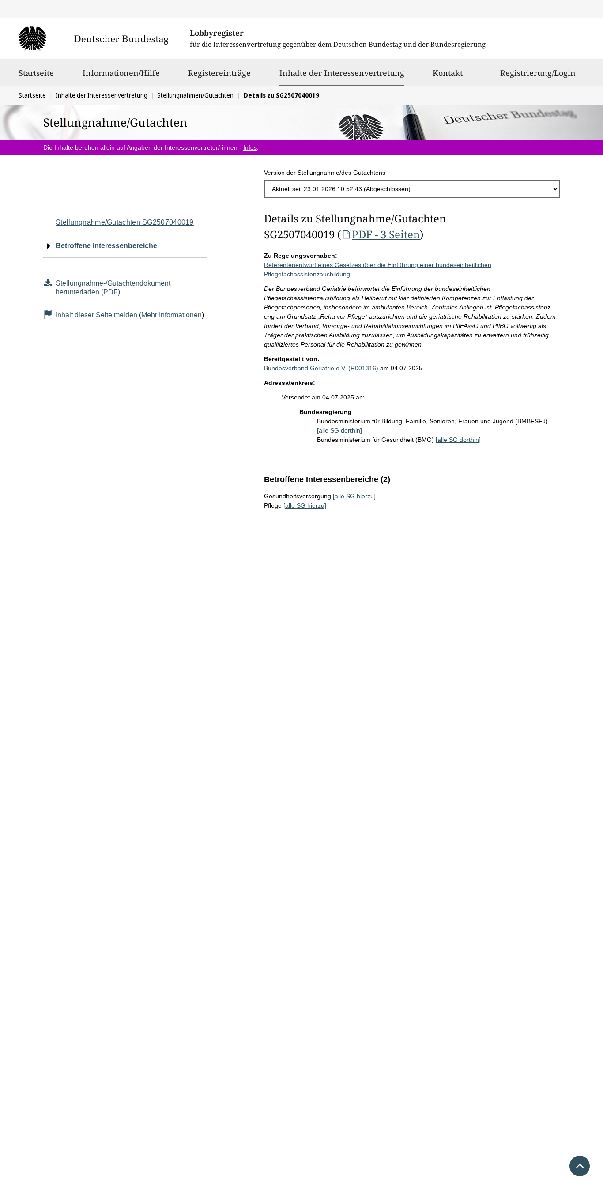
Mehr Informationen (171, 315)
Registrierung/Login (538, 73)
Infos (250, 147)
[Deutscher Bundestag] (99, 38)
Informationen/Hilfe (121, 73)
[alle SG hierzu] (354, 496)
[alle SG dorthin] (339, 430)
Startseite (36, 73)
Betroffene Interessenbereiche (106, 245)
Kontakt (448, 73)
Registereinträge (219, 73)
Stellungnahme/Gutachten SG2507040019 (125, 222)
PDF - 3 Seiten (386, 234)
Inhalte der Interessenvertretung (341, 72)
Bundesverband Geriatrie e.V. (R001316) (321, 368)
